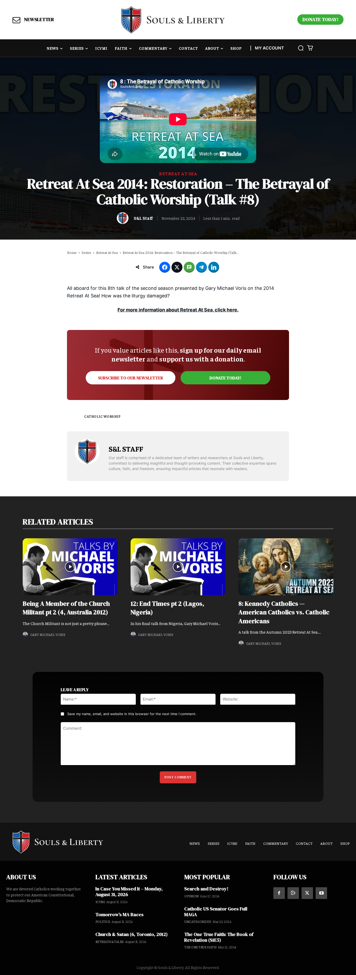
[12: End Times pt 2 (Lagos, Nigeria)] (178, 566)
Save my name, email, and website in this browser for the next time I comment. (132, 714)
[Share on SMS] (189, 267)
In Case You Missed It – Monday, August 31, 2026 (129, 891)
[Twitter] (307, 893)
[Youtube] (321, 893)
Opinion (191, 896)
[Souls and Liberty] (173, 19)
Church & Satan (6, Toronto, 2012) (131, 934)
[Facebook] (279, 893)
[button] (300, 48)
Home (72, 252)
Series (86, 252)
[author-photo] (26, 634)
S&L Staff (143, 218)
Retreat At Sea (178, 173)
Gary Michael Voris (47, 634)
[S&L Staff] (124, 218)
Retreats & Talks (109, 941)
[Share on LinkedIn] (213, 267)
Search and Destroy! (206, 888)
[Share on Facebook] (164, 267)
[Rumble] (293, 893)
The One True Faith (200, 947)
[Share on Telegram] (201, 267)
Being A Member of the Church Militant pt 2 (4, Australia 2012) (66, 608)
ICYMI (100, 901)
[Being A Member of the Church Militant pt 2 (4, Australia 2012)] (70, 566)
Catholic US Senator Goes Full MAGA (215, 911)
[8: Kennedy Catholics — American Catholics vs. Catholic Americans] (285, 566)
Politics (102, 921)
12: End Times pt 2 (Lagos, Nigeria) (167, 608)
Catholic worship (102, 416)
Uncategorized (197, 921)
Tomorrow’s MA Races (119, 914)
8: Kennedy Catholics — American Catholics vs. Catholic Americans (283, 612)
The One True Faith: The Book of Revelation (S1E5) (218, 937)
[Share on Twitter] (176, 267)
